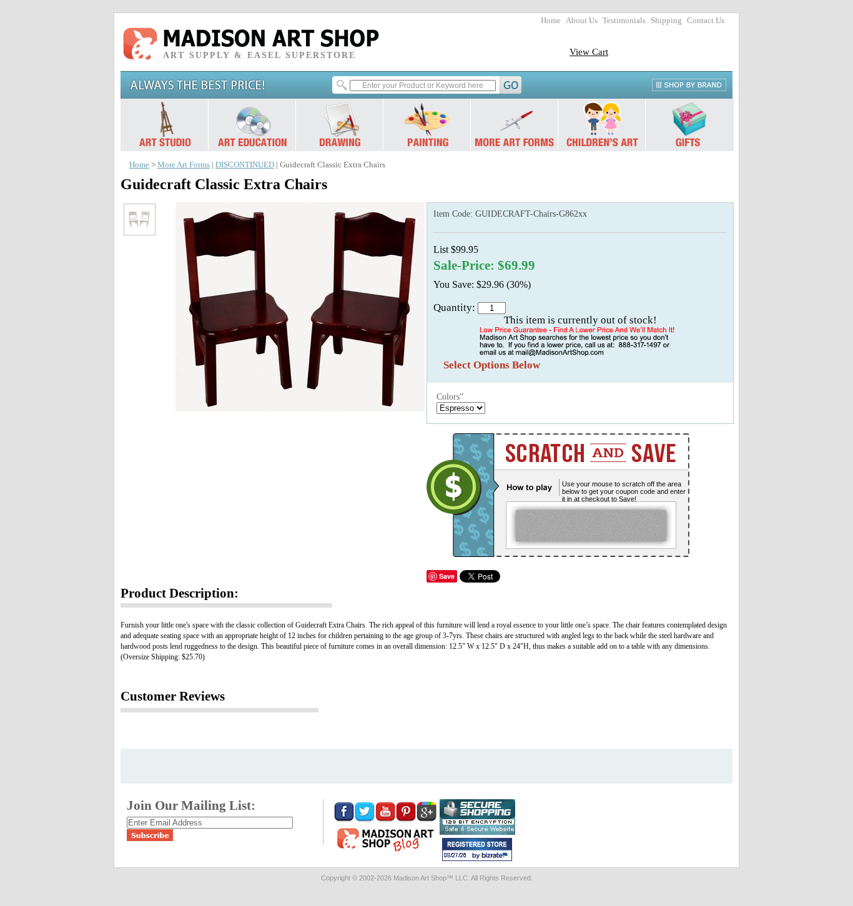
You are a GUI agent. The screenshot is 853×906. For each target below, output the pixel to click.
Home (551, 20)
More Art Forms (183, 164)
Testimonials (624, 20)
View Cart (588, 51)
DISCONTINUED (244, 164)
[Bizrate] (496, 856)
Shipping (666, 20)
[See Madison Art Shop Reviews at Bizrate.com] (477, 849)
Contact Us (705, 20)
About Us (582, 20)
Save (447, 576)
